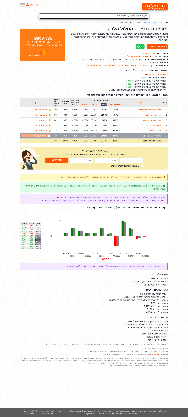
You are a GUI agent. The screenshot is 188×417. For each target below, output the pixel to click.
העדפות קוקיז (91, 414)
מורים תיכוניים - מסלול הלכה (150, 136)
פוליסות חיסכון (108, 411)
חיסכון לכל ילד (89, 411)
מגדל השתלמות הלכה (152, 125)
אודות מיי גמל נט (75, 411)
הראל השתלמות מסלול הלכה (150, 110)
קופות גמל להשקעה (138, 411)
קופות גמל (152, 411)
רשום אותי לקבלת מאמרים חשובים (126, 166)
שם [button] (141, 102)
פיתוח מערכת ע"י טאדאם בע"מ (47, 412)
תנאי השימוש (133, 414)
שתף (141, 47)
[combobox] (94, 16)
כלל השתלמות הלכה (153, 115)
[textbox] (94, 15)
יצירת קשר (63, 411)
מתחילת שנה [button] (115, 105)
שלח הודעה (57, 160)
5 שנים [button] (84, 105)
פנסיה (99, 411)
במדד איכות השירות (66, 344)
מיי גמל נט (162, 411)
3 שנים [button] (94, 105)
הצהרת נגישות (121, 414)
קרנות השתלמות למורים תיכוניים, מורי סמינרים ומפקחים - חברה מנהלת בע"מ (119, 65)
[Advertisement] (94, 387)
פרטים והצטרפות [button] (41, 110)
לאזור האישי (156, 354)
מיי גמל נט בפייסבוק (106, 414)
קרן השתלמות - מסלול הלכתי (136, 56)
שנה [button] (104, 105)
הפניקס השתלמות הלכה (152, 120)
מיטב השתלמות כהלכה (152, 131)
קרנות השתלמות (149, 22)
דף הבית (162, 22)
